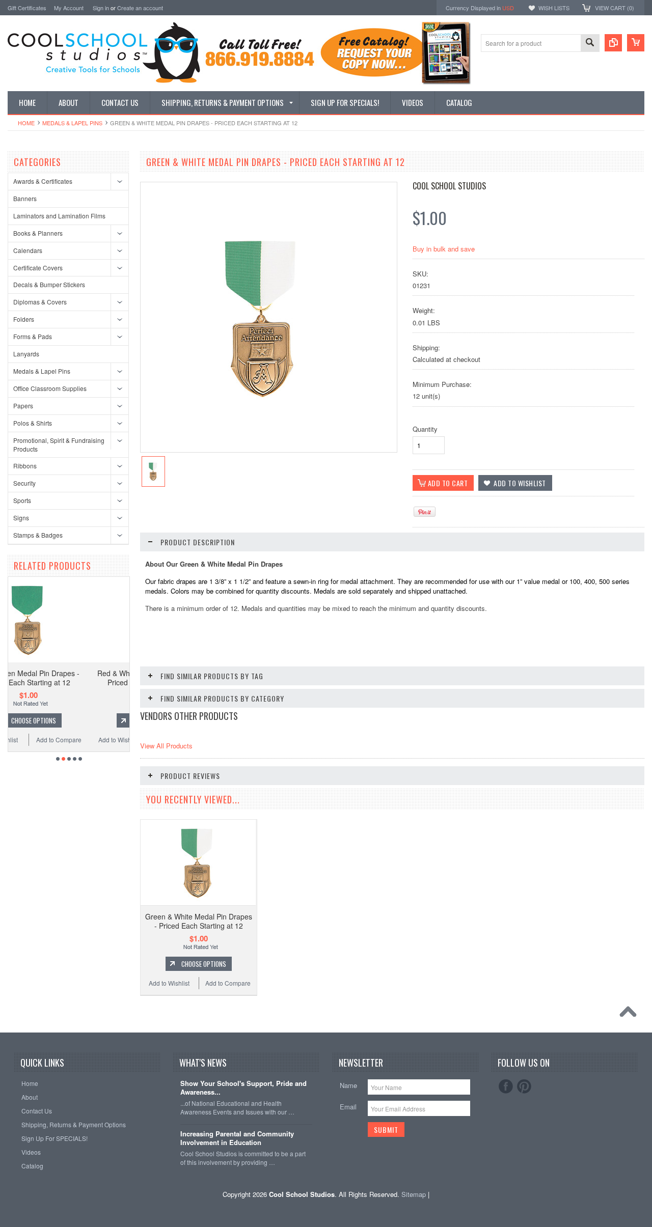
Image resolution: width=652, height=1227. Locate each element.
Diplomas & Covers (40, 301)
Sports (22, 500)
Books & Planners (38, 233)
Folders (23, 319)
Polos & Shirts (32, 423)
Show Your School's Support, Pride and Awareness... (243, 1088)
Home (26, 123)
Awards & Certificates (42, 181)
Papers (23, 405)
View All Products (166, 745)
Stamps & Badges (38, 535)
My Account (69, 8)
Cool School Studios (449, 186)
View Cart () (614, 8)
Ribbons (25, 465)
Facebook (506, 1086)
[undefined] (263, 411)
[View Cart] (635, 42)
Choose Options (80, 720)
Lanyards (26, 353)
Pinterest (524, 1086)
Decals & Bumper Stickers (49, 284)
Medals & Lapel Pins (72, 123)
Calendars (27, 250)
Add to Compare (105, 739)
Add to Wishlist (44, 739)
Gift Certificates (27, 8)
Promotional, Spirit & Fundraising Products (58, 444)
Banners (25, 198)
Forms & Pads (32, 336)
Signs (21, 517)
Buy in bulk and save (444, 249)
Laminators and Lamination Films (59, 215)
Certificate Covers (38, 267)
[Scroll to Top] (630, 1014)
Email (348, 1106)
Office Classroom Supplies (50, 388)
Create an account (140, 8)
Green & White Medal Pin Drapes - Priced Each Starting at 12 (198, 921)
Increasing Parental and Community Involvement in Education (237, 1138)
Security (24, 483)
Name (348, 1085)
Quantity (425, 429)
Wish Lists (553, 8)
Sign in (101, 8)
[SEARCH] (590, 43)
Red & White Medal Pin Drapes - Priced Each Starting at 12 (75, 677)
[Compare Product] (613, 42)
